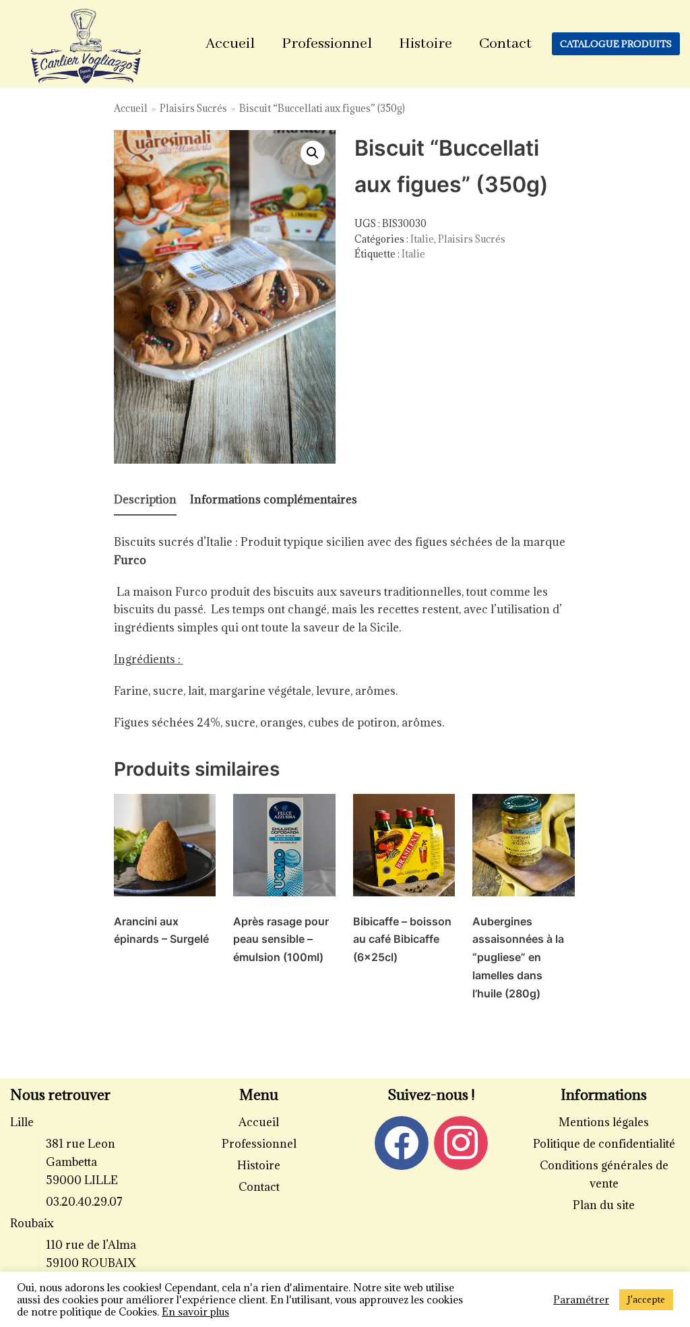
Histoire (425, 43)
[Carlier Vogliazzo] (86, 47)
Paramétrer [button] (581, 1299)
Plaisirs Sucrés (193, 108)
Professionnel (327, 43)
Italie (422, 239)
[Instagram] (461, 1141)
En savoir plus (195, 1311)
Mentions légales (604, 1122)
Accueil (230, 43)
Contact (505, 43)
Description (145, 499)
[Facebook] (402, 1141)
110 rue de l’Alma (91, 1244)
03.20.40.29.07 (84, 1201)
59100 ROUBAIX (91, 1263)
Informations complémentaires (273, 499)
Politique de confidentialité (604, 1143)
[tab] (145, 500)
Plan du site (604, 1205)
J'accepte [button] (646, 1299)
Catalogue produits (616, 44)
